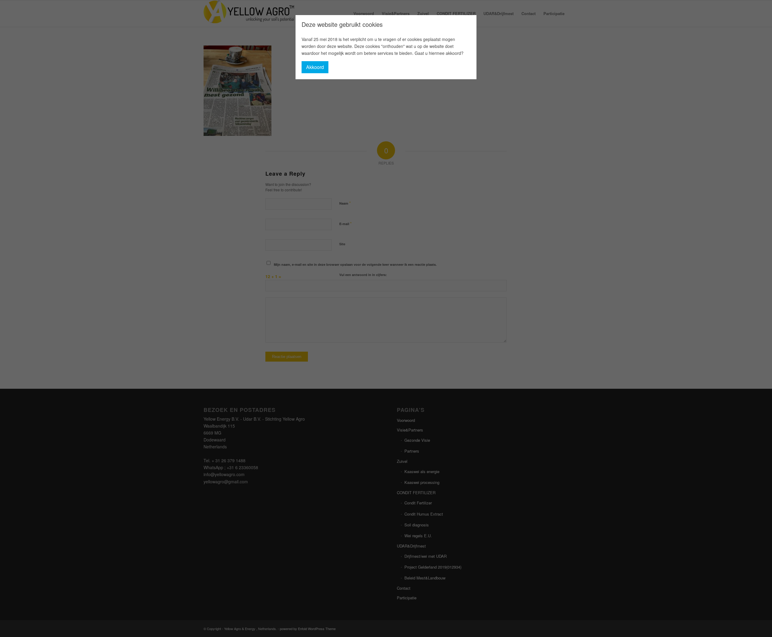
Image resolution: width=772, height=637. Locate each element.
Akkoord (315, 67)
